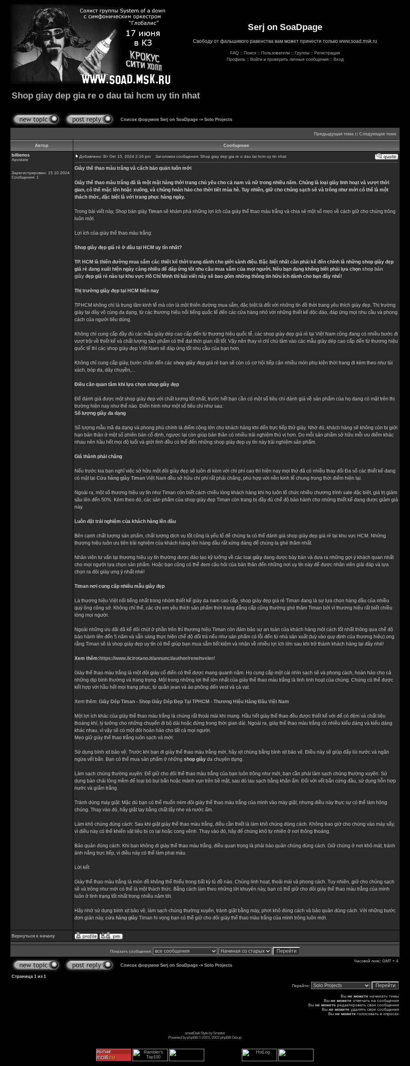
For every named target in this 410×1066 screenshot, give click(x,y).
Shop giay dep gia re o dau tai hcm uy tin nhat (106, 96)
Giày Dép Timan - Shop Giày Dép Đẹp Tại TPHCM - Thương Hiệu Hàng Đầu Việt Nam (194, 701)
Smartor (219, 1033)
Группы (302, 52)
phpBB (192, 1037)
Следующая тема (377, 133)
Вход (339, 59)
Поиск (250, 52)
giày (257, 557)
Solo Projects (218, 119)
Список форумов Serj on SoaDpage (159, 119)
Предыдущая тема (334, 133)
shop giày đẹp (189, 363)
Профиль (236, 59)
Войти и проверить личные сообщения (289, 59)
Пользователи (275, 52)
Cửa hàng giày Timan (120, 478)
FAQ (234, 52)
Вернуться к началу (33, 935)
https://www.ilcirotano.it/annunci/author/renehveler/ (157, 658)
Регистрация (327, 52)
